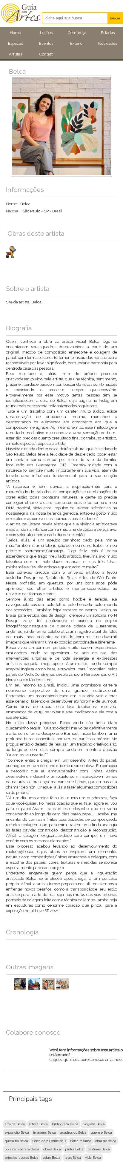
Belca (36, 302)
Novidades (107, 43)
